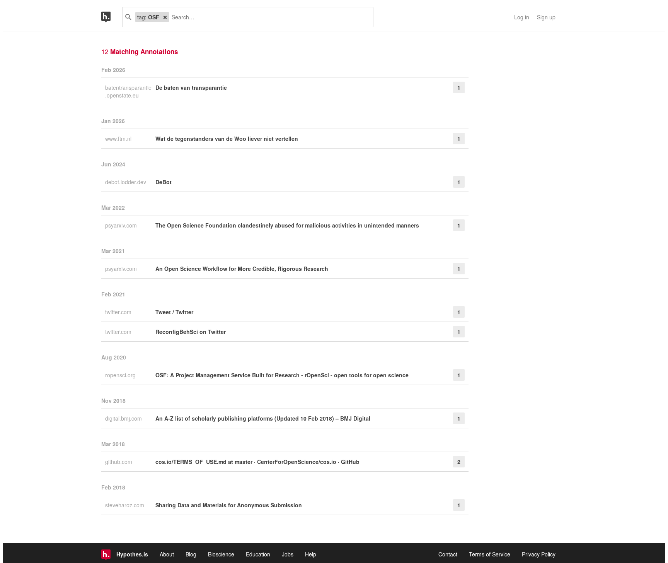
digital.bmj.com (124, 418)
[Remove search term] (165, 17)
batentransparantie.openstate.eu (128, 91)
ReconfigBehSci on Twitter (190, 331)
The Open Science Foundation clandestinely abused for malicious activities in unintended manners (287, 225)
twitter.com (119, 312)
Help (310, 554)
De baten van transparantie (191, 87)
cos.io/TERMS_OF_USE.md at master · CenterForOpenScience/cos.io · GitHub (257, 461)
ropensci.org (121, 375)
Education (258, 554)
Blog (191, 554)
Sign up (546, 17)
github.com (119, 461)
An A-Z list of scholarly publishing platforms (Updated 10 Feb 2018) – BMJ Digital (262, 418)
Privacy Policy (539, 554)
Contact (447, 554)
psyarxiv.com (121, 225)
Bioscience (221, 554)
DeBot (163, 182)
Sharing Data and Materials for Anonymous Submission (228, 505)
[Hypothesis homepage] (111, 17)
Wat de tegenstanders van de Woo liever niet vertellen (226, 138)
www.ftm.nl (119, 138)
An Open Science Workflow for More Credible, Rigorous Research (241, 268)
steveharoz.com (125, 505)
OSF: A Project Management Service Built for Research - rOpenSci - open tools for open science (282, 375)
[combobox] (268, 17)
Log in (521, 17)
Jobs (287, 554)
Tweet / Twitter (174, 312)
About (167, 554)
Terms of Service (489, 554)
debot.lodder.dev (126, 182)
